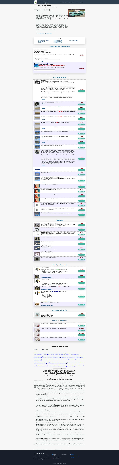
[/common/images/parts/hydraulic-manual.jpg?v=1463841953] (37, 234)
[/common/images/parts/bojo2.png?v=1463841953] (37, 169)
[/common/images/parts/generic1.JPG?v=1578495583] (37, 82)
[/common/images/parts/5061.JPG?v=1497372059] (37, 196)
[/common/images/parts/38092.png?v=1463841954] (37, 339)
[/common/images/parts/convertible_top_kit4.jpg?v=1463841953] (37, 293)
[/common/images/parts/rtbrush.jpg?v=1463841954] (37, 304)
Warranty (72, 457)
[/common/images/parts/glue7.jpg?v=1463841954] (37, 205)
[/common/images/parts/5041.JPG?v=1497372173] (37, 200)
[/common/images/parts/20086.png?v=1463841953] (37, 325)
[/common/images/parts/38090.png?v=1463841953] (37, 330)
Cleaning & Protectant (58, 40)
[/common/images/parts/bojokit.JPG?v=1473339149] (37, 214)
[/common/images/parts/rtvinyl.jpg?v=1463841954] (37, 288)
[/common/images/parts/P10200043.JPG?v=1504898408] (37, 124)
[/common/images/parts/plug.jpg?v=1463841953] (37, 259)
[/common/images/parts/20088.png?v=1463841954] (37, 334)
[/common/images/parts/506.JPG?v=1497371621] (37, 191)
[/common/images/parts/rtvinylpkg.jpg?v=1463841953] (37, 281)
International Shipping (75, 455)
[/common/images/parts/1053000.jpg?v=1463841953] (37, 239)
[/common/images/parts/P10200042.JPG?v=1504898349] (37, 108)
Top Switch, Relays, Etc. (58, 41)
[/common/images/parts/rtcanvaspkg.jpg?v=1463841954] (37, 269)
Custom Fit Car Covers (58, 42)
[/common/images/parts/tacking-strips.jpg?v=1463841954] (37, 133)
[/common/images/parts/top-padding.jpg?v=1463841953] (37, 174)
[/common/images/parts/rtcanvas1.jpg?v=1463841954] (37, 276)
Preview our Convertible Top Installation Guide (44, 33)
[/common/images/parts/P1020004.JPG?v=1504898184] (37, 113)
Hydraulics (39, 42)
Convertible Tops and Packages (43, 40)
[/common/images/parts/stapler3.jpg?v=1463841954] (37, 152)
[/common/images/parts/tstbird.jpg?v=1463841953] (37, 104)
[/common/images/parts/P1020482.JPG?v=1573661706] (37, 229)
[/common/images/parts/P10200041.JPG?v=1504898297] (37, 118)
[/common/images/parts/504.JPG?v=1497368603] (37, 186)
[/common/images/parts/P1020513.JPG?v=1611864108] (37, 314)
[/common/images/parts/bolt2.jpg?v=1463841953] (37, 243)
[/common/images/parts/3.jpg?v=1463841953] (37, 254)
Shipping (72, 454)
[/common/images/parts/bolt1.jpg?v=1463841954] (37, 248)
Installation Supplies (41, 41)
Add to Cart (82, 104)
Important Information (74, 40)
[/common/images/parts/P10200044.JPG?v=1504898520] (37, 128)
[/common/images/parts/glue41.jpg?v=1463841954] (37, 210)
